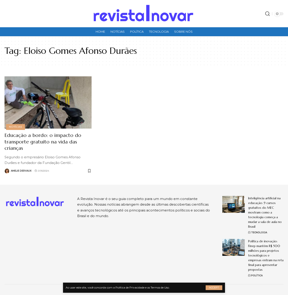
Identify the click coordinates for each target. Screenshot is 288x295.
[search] (267, 14)
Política (257, 275)
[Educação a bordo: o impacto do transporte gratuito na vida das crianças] (48, 102)
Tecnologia (259, 232)
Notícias (15, 126)
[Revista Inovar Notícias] (144, 13)
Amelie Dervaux (21, 170)
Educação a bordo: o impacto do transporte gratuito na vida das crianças (42, 141)
